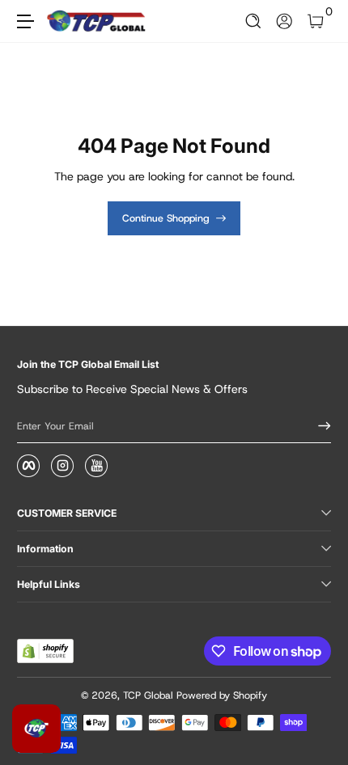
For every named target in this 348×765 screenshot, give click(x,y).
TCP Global (148, 695)
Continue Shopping (166, 218)
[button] (253, 21)
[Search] (253, 21)
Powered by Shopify (221, 695)
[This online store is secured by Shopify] (45, 651)
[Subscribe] (319, 426)
